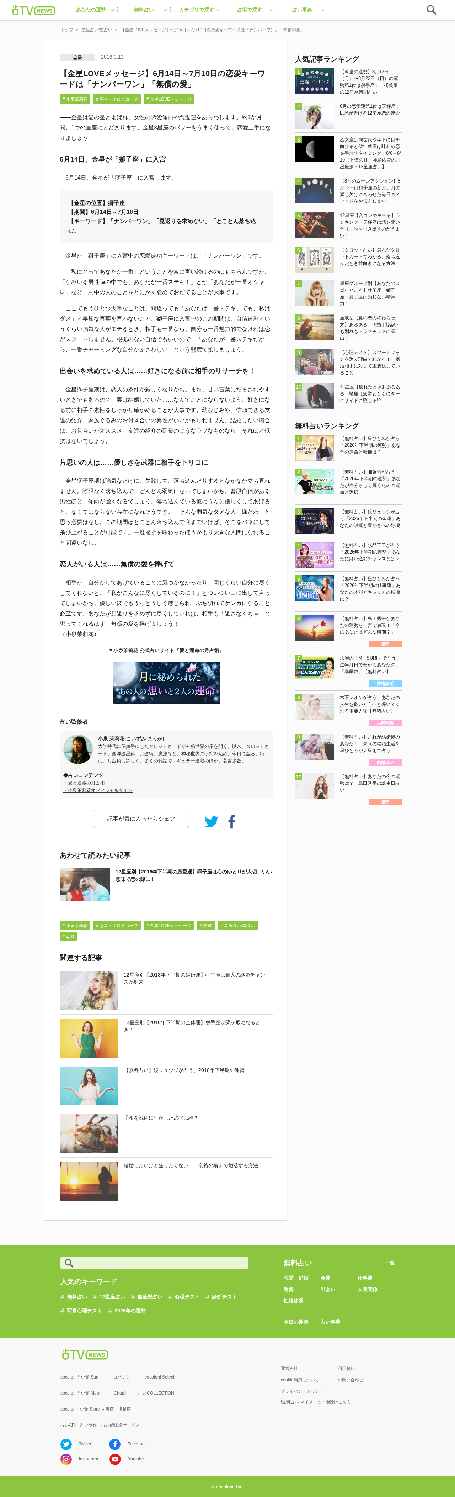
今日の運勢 (296, 1322)
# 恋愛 (69, 936)
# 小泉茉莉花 (75, 99)
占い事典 (331, 1322)
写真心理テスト (84, 1310)
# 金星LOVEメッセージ (168, 99)
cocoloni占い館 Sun (79, 1377)
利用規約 (346, 1368)
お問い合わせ (350, 1379)
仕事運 (365, 1278)
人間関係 (368, 1289)
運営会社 (289, 1368)
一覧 (390, 1263)
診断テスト (224, 1297)
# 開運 (206, 925)
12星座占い (112, 1297)
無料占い (77, 1297)
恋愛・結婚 (296, 1278)
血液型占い (150, 1297)
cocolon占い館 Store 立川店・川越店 (95, 1409)
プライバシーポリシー (302, 1391)
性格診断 (294, 1300)
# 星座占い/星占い (237, 925)
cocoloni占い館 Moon (81, 1393)
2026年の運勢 (130, 1310)
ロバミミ (121, 1377)
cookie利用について (300, 1379)
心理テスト (187, 1297)
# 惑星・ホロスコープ (117, 99)
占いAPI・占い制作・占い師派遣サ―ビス (100, 1425)
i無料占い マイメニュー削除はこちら (316, 1402)
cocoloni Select (159, 1377)
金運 (326, 1278)
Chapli (120, 1393)
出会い (328, 1289)
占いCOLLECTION (156, 1393)
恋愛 (77, 57)
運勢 (289, 1289)
